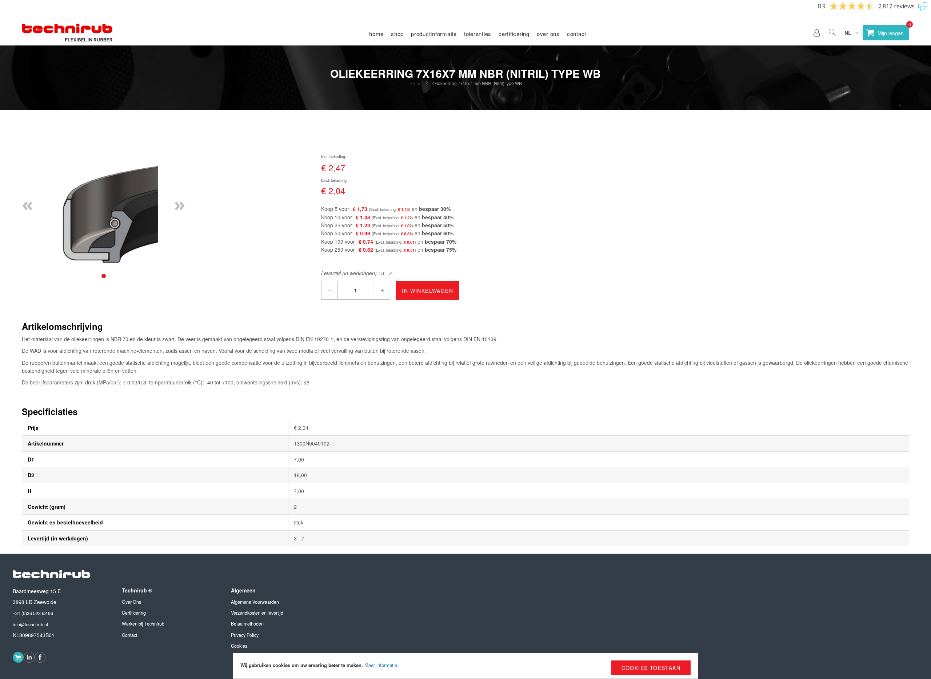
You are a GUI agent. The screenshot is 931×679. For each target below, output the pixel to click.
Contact (576, 33)
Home (376, 33)
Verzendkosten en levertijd (257, 613)
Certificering (514, 33)
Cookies (239, 646)
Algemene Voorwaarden (255, 602)
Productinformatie (434, 33)
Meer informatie (380, 665)
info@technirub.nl (30, 624)
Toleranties (477, 33)
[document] (465, 666)
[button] (816, 33)
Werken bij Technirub (143, 623)
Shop (397, 33)
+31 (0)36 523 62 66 (33, 613)
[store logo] (67, 33)
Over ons (548, 33)
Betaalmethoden (247, 623)
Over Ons (131, 602)
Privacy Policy (245, 635)
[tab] (103, 276)
